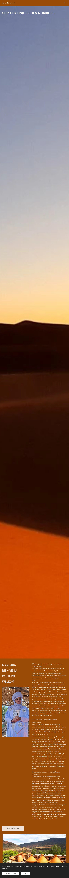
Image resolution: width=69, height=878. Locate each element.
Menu (65, 3)
